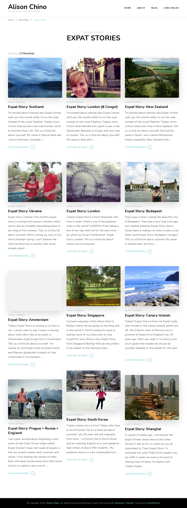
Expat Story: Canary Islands (147, 315)
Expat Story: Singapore (85, 315)
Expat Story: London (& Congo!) (92, 107)
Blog (154, 8)
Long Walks (171, 8)
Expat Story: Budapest (143, 211)
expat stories (16, 102)
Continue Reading (18, 147)
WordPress (154, 503)
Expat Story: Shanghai (143, 429)
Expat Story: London (83, 211)
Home (127, 8)
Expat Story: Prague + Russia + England (33, 430)
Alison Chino (27, 6)
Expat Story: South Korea (87, 419)
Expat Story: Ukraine (25, 211)
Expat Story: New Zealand (146, 107)
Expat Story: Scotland (26, 107)
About (141, 8)
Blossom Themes (124, 503)
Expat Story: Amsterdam (28, 320)
